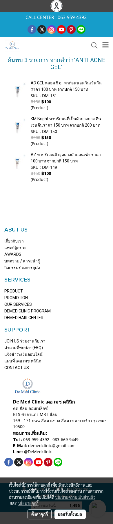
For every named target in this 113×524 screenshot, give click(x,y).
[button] (92, 45)
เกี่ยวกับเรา (14, 241)
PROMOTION (16, 297)
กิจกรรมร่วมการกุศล (22, 267)
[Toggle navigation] (105, 45)
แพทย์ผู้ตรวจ (15, 247)
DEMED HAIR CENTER (23, 317)
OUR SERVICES (18, 304)
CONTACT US (16, 367)
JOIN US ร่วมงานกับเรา (24, 341)
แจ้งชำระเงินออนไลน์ (23, 354)
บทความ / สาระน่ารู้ (22, 261)
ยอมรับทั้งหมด (70, 514)
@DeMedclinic (38, 451)
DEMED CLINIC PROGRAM (27, 311)
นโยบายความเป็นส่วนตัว (75, 497)
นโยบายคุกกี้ (28, 503)
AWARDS (12, 254)
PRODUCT (13, 291)
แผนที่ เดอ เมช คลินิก (22, 361)
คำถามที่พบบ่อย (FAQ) (23, 347)
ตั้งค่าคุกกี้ (39, 514)
